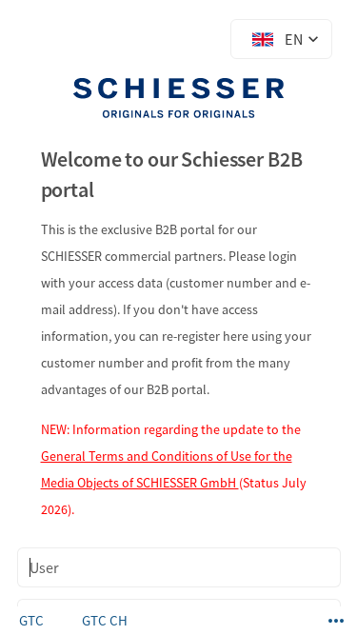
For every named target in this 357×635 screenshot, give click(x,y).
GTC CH (105, 620)
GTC (31, 620)
